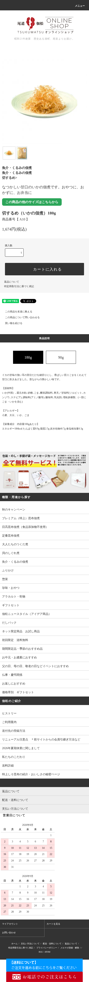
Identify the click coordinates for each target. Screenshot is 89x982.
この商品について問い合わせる (22, 317)
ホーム (14, 943)
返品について (11, 281)
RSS (41, 952)
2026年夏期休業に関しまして (21, 748)
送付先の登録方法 (13, 730)
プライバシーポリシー (46, 948)
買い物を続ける (13, 323)
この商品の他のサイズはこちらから (31, 202)
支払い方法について (30, 943)
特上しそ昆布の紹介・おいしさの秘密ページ (31, 774)
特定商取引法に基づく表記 (19, 286)
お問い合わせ (9, 932)
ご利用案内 (9, 722)
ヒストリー (9, 713)
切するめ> (9, 177)
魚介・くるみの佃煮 (17, 167)
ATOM (47, 952)
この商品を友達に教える (18, 311)
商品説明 (44, 338)
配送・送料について (52, 943)
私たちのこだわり (13, 756)
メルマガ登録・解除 (69, 948)
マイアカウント (10, 924)
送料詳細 (8, 765)
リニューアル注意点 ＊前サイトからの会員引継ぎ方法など (41, 739)
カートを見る (53, 924)
